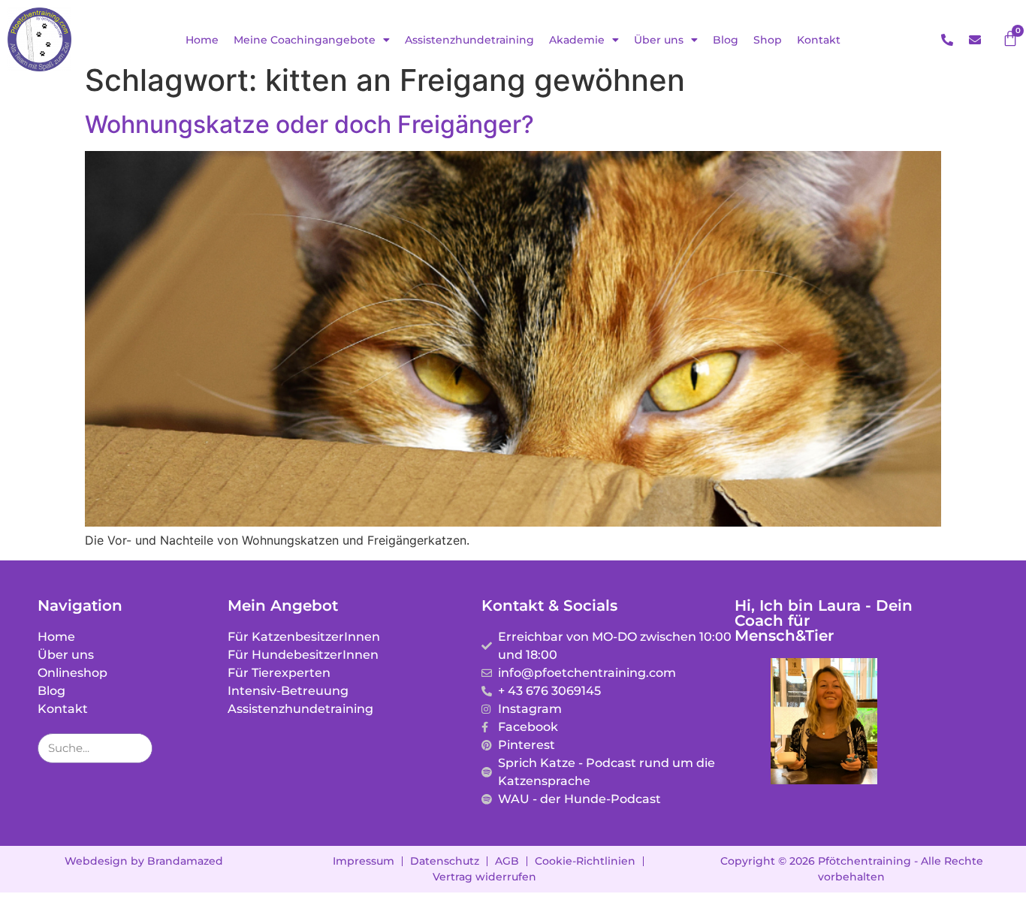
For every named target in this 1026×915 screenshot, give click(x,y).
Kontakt (818, 40)
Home (202, 40)
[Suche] (137, 748)
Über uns (658, 40)
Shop (767, 40)
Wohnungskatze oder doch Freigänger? (309, 124)
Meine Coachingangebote (305, 40)
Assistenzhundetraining (469, 40)
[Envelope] (975, 40)
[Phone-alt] (947, 40)
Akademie (577, 40)
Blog (725, 40)
